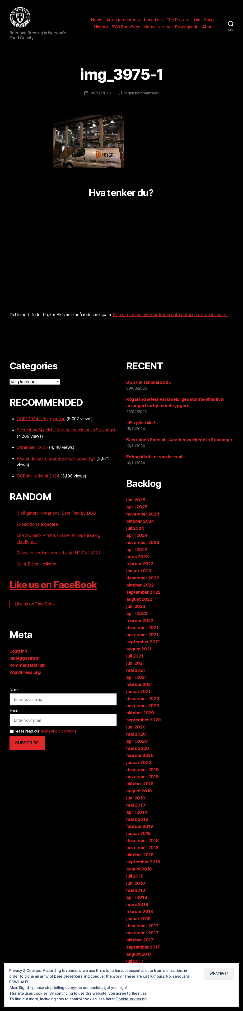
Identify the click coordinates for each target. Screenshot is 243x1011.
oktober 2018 (140, 854)
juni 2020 (136, 726)
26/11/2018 (101, 93)
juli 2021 (134, 655)
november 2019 (142, 776)
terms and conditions (58, 731)
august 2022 (139, 599)
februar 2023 (140, 563)
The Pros (175, 19)
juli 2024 (135, 528)
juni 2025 (135, 499)
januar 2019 (138, 833)
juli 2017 (134, 961)
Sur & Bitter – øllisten (36, 563)
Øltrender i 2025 (32, 447)
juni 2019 (135, 797)
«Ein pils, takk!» (142, 422)
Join (196, 19)
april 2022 (136, 613)
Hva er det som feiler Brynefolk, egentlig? (56, 458)
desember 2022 (142, 577)
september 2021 (143, 641)
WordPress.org (25, 672)
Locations (153, 19)
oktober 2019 (140, 783)
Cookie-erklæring (131, 999)
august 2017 (139, 954)
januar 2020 (138, 762)
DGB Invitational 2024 (38, 475)
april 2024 (136, 535)
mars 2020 (137, 748)
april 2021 (136, 677)
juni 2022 (135, 606)
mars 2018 (137, 904)
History (101, 26)
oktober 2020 (140, 712)
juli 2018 (135, 876)
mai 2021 (135, 670)
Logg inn (18, 651)
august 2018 (139, 868)
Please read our (44, 731)
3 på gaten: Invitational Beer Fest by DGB (56, 513)
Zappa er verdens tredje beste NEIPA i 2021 (58, 552)
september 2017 (143, 947)
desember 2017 (142, 925)
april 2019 (136, 812)
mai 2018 (135, 890)
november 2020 (142, 705)
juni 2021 (135, 663)
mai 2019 (135, 805)
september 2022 (143, 592)
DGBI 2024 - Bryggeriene (41, 418)
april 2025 (136, 506)
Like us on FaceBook (53, 585)
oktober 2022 (140, 585)
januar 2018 (138, 918)
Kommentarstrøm (27, 665)
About (208, 26)
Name (14, 689)
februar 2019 (139, 826)
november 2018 (142, 847)
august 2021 (139, 648)
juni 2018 (135, 883)
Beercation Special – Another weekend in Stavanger (66, 429)
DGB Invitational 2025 (148, 382)
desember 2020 (142, 698)
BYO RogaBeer (126, 26)
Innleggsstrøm (24, 658)
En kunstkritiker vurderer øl (154, 456)
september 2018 (143, 861)
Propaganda (186, 26)
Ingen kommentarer (141, 93)
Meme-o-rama (158, 26)
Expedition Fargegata (37, 524)
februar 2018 (139, 911)
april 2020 (137, 741)
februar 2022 (139, 620)
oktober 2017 (139, 939)
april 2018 (136, 897)
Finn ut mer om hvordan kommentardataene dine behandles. (170, 314)
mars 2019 (137, 819)
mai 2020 (136, 734)
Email (13, 710)
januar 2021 (138, 691)
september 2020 (143, 719)
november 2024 (142, 514)
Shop (209, 19)
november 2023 (142, 542)
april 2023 (136, 549)
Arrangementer (121, 19)
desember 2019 (142, 769)
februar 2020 (140, 755)
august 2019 (139, 790)
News (96, 19)
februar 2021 (139, 684)
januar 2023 (138, 570)
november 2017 (142, 932)
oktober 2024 (140, 521)
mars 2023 (137, 556)
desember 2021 (142, 627)
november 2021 (142, 634)
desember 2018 (142, 840)
